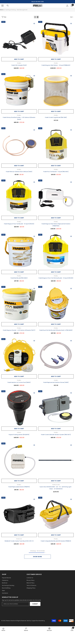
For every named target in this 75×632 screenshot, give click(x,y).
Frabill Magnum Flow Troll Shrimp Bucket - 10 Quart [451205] (56, 278)
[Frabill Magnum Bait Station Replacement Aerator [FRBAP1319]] (56, 197)
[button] (35, 17)
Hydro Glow (56, 484)
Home (1, 9)
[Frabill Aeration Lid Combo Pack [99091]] (19, 355)
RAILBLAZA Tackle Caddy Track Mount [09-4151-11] (19, 541)
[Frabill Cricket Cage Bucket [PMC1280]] (56, 90)
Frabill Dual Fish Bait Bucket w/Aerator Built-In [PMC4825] (56, 330)
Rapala (19, 432)
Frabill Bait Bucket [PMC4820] (19, 278)
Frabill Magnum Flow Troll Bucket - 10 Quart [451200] (19, 224)
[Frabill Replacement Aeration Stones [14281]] (56, 355)
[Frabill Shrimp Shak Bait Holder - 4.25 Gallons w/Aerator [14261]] (19, 90)
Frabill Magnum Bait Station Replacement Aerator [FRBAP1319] (56, 225)
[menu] (2, 5)
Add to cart (19, 59)
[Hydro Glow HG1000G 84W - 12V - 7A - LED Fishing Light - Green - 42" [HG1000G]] (56, 460)
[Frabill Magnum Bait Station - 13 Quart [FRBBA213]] (56, 38)
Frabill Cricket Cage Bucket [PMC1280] (56, 117)
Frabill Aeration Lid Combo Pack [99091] (19, 382)
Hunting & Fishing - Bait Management (16, 9)
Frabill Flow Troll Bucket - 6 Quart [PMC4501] (56, 171)
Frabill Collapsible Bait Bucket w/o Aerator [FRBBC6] (56, 541)
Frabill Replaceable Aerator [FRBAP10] (19, 487)
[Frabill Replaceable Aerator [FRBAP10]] (19, 460)
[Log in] (67, 6)
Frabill (19, 63)
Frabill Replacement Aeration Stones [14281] (56, 382)
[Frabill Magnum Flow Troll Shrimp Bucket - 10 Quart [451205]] (56, 251)
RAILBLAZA (19, 539)
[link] (26, 629)
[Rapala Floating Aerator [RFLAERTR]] (19, 408)
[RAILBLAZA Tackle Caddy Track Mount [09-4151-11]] (19, 514)
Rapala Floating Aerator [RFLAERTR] (19, 434)
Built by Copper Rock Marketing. (36, 620)
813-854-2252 (40, 1)
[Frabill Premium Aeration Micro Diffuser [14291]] (19, 145)
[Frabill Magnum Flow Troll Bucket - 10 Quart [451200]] (19, 197)
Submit (35, 604)
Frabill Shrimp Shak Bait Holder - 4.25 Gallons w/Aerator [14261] (19, 118)
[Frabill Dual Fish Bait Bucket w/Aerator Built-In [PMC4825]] (56, 303)
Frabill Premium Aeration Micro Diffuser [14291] (19, 171)
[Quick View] (34, 23)
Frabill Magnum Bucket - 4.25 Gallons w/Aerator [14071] (19, 330)
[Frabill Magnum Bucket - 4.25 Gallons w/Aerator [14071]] (19, 303)
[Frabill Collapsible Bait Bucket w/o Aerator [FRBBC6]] (56, 514)
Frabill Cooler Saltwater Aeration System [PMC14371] (56, 434)
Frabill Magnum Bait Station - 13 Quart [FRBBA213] (56, 65)
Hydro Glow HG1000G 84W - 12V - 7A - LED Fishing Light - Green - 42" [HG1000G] (56, 488)
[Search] (8, 5)
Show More (37, 557)
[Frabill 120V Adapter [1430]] (19, 38)
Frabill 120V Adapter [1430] (19, 65)
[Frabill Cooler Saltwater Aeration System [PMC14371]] (56, 408)
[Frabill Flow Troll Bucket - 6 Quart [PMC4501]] (56, 145)
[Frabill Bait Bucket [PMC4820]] (19, 251)
